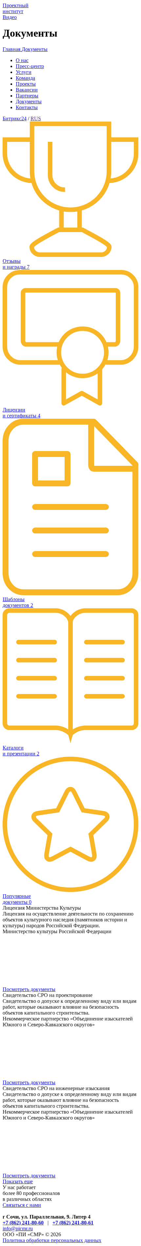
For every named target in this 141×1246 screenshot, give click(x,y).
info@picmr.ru (18, 1228)
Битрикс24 (15, 118)
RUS (35, 118)
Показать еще (18, 1181)
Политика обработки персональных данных (52, 1240)
